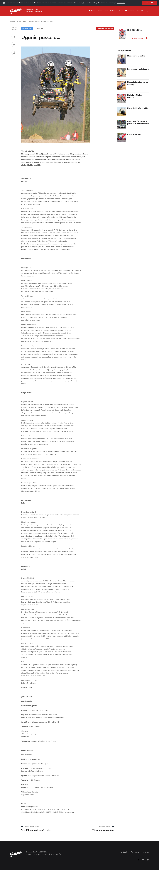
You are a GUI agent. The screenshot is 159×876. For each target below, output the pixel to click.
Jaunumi (146, 852)
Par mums (135, 852)
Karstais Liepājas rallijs (137, 108)
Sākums (92, 11)
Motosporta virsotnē (136, 56)
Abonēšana (129, 11)
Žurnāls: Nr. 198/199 (105, 28)
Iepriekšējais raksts (32, 827)
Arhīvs (120, 11)
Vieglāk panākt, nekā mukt (36, 830)
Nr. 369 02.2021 (134, 30)
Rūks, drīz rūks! (134, 134)
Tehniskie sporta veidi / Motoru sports (41, 21)
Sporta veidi (103, 11)
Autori (112, 11)
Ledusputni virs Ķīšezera (138, 69)
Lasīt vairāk (121, 3)
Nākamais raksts (104, 827)
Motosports (27, 28)
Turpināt (149, 3)
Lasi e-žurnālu (138, 38)
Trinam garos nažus (103, 830)
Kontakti (140, 11)
